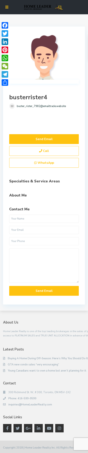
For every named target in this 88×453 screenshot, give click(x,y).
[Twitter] (5, 33)
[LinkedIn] (5, 42)
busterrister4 (28, 97)
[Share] (5, 82)
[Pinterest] (5, 50)
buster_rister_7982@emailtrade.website (41, 106)
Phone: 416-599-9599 (22, 398)
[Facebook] (5, 25)
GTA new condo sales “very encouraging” (33, 364)
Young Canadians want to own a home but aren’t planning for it (47, 371)
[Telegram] (5, 74)
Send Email (44, 139)
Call (45, 151)
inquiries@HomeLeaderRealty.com (30, 404)
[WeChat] (5, 66)
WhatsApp (45, 163)
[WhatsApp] (5, 58)
